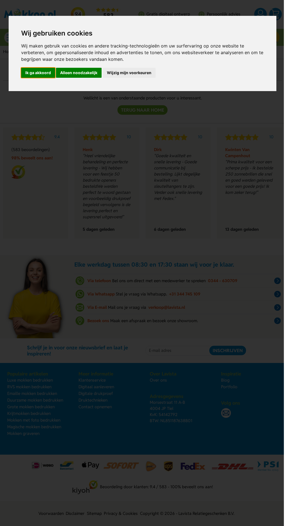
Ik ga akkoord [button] (38, 72)
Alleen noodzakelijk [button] (78, 72)
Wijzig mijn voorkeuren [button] (129, 72)
